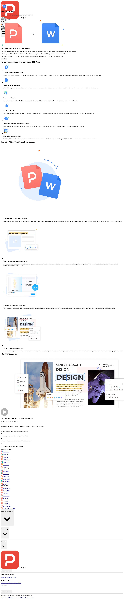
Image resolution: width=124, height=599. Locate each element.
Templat (4, 583)
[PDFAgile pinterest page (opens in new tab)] (12, 589)
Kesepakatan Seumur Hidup (15, 583)
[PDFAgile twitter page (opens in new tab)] (10, 589)
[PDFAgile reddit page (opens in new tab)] (4, 589)
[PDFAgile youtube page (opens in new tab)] (2, 589)
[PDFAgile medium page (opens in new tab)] (6, 589)
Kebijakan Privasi (5, 597)
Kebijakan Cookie (16, 597)
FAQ (8, 577)
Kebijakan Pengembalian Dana (27, 597)
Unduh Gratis (4, 58)
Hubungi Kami (12, 577)
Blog (7, 583)
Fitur (2, 583)
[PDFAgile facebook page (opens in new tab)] (8, 589)
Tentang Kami (4, 577)
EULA (10, 597)
